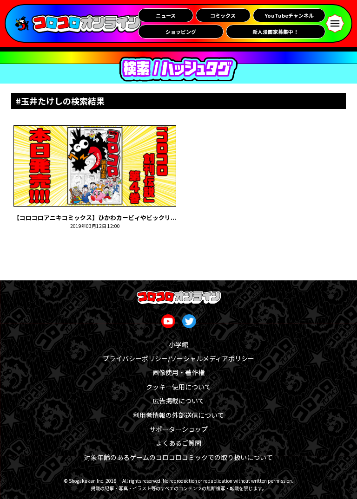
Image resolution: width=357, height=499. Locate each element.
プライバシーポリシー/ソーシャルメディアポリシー (178, 358)
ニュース (166, 15)
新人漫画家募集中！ (275, 31)
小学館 (178, 344)
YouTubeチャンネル (289, 15)
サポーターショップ (178, 429)
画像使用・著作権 (178, 372)
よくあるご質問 (178, 442)
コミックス (223, 15)
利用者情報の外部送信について (178, 415)
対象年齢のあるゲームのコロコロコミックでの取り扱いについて (178, 457)
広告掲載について (178, 400)
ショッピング (180, 31)
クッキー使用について (178, 386)
